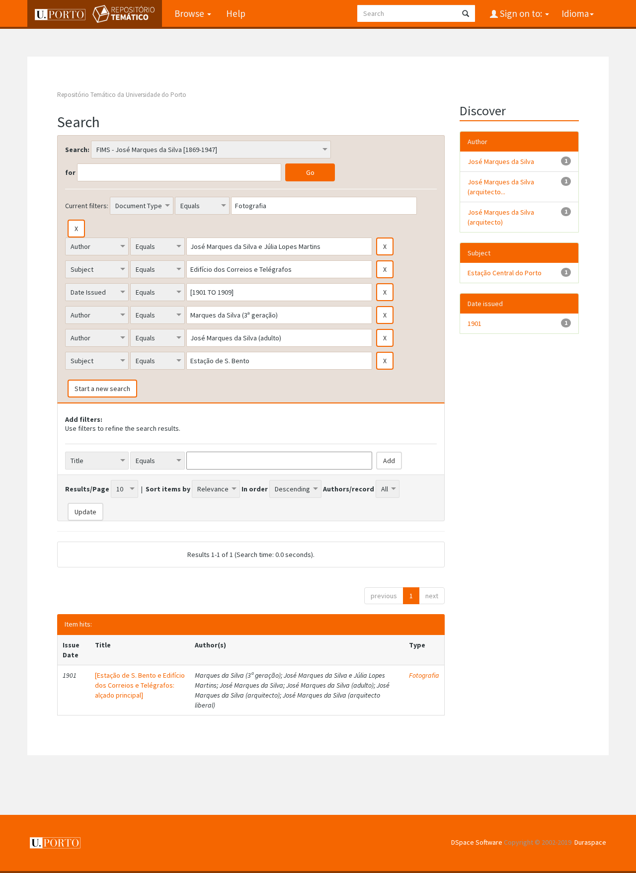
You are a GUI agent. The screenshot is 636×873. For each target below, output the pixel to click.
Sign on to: (521, 13)
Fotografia (424, 675)
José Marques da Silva (501, 161)
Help (235, 13)
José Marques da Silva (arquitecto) (501, 217)
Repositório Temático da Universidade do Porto (121, 94)
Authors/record (348, 488)
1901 (474, 323)
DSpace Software (476, 842)
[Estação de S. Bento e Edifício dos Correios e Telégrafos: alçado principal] (140, 685)
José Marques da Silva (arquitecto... (501, 186)
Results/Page (87, 488)
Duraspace (590, 842)
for (70, 172)
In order (254, 488)
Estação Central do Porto (505, 272)
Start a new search (102, 388)
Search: (77, 149)
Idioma (575, 13)
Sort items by (168, 488)
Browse (190, 13)
